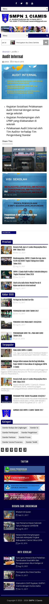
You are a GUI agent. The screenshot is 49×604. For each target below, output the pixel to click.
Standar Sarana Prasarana (12, 442)
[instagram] (27, 3)
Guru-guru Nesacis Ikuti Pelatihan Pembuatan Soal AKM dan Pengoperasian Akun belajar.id (30, 560)
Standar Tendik (31, 442)
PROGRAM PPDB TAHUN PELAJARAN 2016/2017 (29, 396)
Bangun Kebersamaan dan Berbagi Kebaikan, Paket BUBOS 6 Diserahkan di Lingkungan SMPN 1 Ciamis (30, 364)
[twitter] (21, 3)
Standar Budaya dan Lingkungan (14, 428)
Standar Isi (34, 428)
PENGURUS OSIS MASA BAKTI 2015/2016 (27, 322)
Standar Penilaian (9, 437)
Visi (5, 191)
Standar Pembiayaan (10, 433)
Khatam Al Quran (23, 512)
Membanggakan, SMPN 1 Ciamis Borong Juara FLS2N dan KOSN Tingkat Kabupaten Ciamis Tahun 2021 (29, 261)
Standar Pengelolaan (29, 433)
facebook (6, 233)
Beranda (5, 52)
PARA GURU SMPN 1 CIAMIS (22, 350)
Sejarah (7, 165)
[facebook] (16, 3)
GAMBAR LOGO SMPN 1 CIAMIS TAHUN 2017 (28, 410)
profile (14, 52)
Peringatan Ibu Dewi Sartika (21, 42)
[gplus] (32, 3)
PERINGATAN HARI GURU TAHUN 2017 (26, 311)
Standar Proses (24, 437)
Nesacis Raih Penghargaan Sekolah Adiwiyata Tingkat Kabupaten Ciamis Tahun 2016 (29, 537)
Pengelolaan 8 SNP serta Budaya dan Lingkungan (20, 216)
